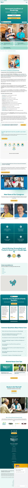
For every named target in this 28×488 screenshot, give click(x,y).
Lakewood (5, 75)
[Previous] (12, 425)
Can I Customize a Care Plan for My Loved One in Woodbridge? (11, 344)
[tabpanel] (4, 423)
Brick (3, 75)
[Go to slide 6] (15, 321)
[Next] (15, 425)
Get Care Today (23, 124)
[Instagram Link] (16, 431)
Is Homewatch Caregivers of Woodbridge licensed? (11, 355)
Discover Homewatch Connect (5, 172)
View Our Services (4, 138)
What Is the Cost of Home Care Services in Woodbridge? (12, 331)
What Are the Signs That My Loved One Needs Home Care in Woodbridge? (13, 348)
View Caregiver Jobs (14, 392)
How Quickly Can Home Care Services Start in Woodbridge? (13, 337)
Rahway (3, 273)
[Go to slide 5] (14, 321)
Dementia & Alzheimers (14, 451)
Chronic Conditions (14, 450)
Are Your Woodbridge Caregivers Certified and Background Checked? (13, 341)
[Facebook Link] (12, 431)
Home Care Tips (14, 456)
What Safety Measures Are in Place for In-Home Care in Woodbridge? (12, 352)
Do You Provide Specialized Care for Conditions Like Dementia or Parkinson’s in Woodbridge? (12, 334)
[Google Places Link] (11, 431)
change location (5, 0)
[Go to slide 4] (13, 321)
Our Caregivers (14, 455)
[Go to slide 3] (12, 321)
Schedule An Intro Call (14, 18)
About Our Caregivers (14, 200)
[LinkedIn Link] (15, 431)
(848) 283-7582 (25, 0)
